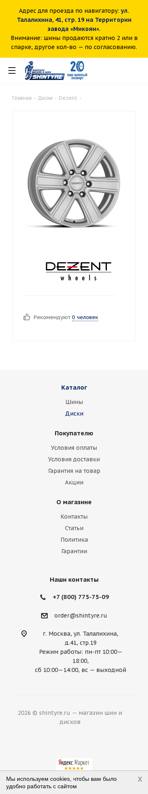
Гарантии (74, 551)
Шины (74, 402)
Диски (74, 413)
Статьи (74, 528)
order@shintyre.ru (80, 615)
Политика (74, 539)
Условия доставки (74, 459)
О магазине (74, 502)
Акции (74, 482)
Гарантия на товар (74, 471)
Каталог (74, 387)
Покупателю (74, 433)
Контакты (74, 516)
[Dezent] (78, 271)
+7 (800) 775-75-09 (81, 597)
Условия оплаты (74, 447)
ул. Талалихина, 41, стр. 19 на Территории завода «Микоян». (74, 20)
